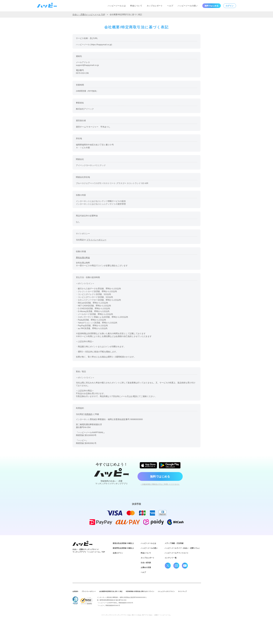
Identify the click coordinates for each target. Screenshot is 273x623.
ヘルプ (170, 6)
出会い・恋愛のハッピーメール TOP (89, 14)
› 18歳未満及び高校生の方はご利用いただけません (160, 484)
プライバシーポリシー (96, 240)
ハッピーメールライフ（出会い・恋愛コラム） (182, 548)
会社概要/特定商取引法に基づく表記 (110, 591)
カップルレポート (155, 6)
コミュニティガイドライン (166, 591)
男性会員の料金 (83, 257)
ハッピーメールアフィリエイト (177, 553)
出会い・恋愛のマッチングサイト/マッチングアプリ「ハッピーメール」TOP (89, 550)
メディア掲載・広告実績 (174, 543)
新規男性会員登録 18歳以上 (123, 548)
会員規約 (75, 591)
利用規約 (88, 414)
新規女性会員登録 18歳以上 (123, 543)
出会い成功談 (146, 563)
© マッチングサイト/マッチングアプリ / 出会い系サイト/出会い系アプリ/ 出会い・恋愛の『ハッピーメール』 (136, 615)
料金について (136, 6)
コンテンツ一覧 (171, 558)
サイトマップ (182, 591)
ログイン (230, 6)
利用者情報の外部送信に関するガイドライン (140, 591)
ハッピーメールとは (117, 6)
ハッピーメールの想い (188, 6)
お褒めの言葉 (146, 567)
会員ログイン (118, 553)
